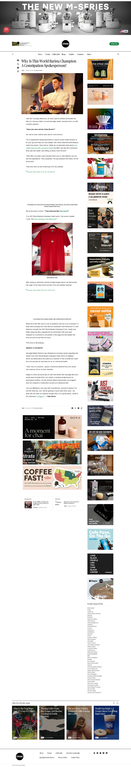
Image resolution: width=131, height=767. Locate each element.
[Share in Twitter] (18, 64)
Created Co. (90, 630)
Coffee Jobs (59, 753)
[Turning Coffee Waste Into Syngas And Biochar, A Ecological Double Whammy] (52, 723)
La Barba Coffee (92, 648)
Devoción (90, 633)
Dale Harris (63, 211)
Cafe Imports (91, 621)
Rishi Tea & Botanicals (93, 679)
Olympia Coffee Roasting (94, 666)
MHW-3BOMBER (92, 654)
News (23, 70)
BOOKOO (90, 617)
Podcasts (35, 507)
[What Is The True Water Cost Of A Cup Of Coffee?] (24, 723)
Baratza (89, 615)
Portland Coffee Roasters (94, 676)
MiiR (88, 655)
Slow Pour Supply (92, 683)
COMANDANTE (92, 626)
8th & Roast (90, 608)
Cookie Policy (75, 757)
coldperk (90, 624)
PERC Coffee (91, 672)
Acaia (89, 610)
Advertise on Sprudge (73, 753)
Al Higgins (40, 396)
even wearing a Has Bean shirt (45, 219)
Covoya (89, 628)
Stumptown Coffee (92, 685)
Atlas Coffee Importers (94, 613)
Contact (49, 753)
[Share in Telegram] (18, 68)
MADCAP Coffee (92, 652)
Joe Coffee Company (93, 644)
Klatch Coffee (91, 646)
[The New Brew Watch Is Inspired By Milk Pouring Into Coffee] (79, 723)
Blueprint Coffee (92, 619)
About (41, 753)
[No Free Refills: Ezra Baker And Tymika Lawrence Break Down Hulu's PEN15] (36, 504)
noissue (89, 665)
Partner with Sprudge (93, 692)
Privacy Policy (62, 757)
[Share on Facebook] (18, 60)
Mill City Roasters (92, 657)
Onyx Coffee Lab (92, 668)
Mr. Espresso (91, 661)
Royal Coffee (91, 681)
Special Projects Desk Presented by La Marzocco (25, 44)
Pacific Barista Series (93, 670)
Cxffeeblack (90, 632)
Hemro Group (91, 643)
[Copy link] (18, 71)
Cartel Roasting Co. (92, 622)
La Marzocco (91, 650)
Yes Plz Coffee (91, 690)
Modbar (89, 659)
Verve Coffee (91, 689)
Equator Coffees (92, 637)
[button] (13, 54)
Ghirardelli (90, 641)
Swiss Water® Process (93, 687)
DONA (89, 635)
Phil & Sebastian (92, 674)
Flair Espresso (91, 639)
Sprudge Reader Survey (47, 757)
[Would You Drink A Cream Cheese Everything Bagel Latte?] (106, 723)
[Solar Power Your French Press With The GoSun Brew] (67, 504)
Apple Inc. (90, 611)
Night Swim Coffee (92, 663)
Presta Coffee (91, 677)
